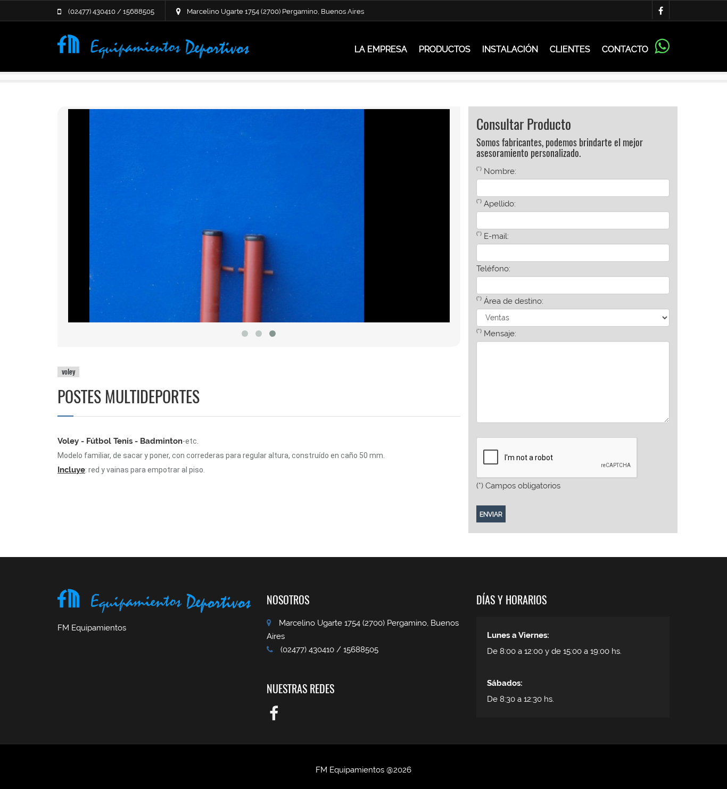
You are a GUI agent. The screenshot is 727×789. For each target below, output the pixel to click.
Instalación (510, 49)
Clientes (570, 49)
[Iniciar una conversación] (662, 51)
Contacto (625, 49)
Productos (444, 49)
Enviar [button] (491, 514)
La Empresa (380, 49)
